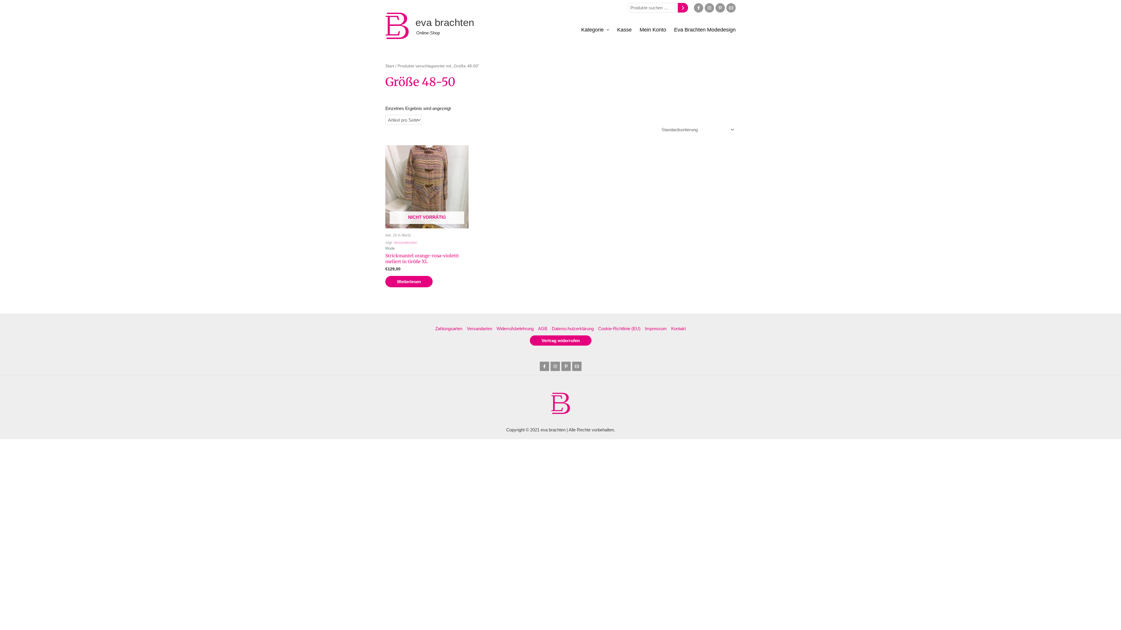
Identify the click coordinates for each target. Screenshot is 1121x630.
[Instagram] (709, 8)
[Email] (731, 8)
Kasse (624, 30)
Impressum (656, 328)
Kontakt (678, 328)
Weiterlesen (409, 281)
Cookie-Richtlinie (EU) (619, 328)
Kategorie (592, 30)
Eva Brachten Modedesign (705, 30)
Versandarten (479, 328)
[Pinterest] (720, 8)
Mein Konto (653, 30)
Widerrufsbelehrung (515, 328)
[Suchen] (683, 8)
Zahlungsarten (448, 328)
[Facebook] (698, 8)
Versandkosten (405, 243)
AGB (542, 328)
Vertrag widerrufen (561, 340)
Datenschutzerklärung (573, 328)
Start (389, 66)
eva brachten (444, 22)
